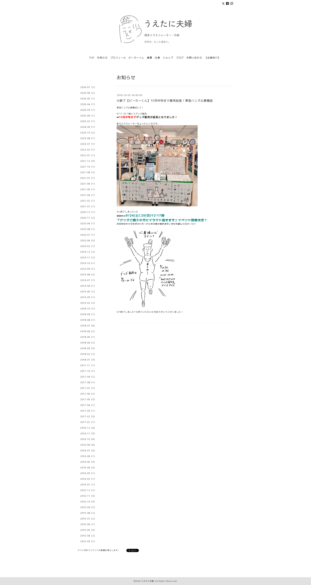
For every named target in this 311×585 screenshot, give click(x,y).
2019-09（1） (88, 268)
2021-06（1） (88, 183)
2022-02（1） (88, 149)
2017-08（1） (88, 382)
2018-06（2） (88, 331)
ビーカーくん (136, 57)
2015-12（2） (88, 490)
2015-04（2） (88, 535)
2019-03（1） (88, 297)
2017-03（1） (88, 410)
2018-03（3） (88, 348)
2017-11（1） (88, 365)
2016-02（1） (88, 478)
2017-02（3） (88, 416)
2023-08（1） (88, 138)
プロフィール (118, 57)
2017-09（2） (88, 376)
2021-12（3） (88, 161)
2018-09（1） (88, 314)
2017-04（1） (88, 405)
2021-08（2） (88, 172)
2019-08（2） (88, 274)
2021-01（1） (88, 206)
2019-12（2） (88, 251)
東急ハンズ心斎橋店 (127, 107)
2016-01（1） (88, 484)
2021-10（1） (88, 166)
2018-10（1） (88, 308)
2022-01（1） (88, 155)
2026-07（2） (88, 87)
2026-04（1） (88, 104)
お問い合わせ (194, 57)
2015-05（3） (88, 530)
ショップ (168, 57)
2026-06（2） (88, 92)
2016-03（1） (88, 473)
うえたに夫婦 (147, 581)
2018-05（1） (88, 337)
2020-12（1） (88, 212)
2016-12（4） (88, 427)
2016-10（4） (88, 439)
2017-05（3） (88, 399)
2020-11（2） (88, 217)
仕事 (157, 57)
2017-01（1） (88, 422)
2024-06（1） (88, 127)
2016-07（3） (88, 450)
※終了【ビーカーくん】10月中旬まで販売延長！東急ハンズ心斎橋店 (165, 101)
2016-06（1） (88, 456)
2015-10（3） (88, 501)
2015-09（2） (88, 507)
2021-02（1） (88, 200)
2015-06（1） (88, 524)
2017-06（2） (88, 393)
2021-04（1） (88, 195)
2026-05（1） (88, 98)
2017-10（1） (88, 371)
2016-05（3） (88, 461)
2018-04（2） (88, 342)
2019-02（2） (88, 303)
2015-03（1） (88, 541)
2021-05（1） (88, 189)
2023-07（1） (88, 144)
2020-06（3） (88, 240)
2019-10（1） (88, 263)
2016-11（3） (88, 433)
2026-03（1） (88, 110)
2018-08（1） (88, 320)
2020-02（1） (88, 246)
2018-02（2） (88, 354)
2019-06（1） (88, 285)
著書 (149, 57)
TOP (91, 57)
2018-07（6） (88, 325)
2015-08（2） (88, 513)
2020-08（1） (88, 229)
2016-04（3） (88, 467)
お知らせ (102, 57)
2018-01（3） (88, 359)
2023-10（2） (88, 132)
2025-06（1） (88, 115)
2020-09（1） (88, 223)
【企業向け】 (212, 57)
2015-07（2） (88, 518)
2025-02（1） (88, 121)
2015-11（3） (88, 496)
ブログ (180, 57)
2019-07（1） (88, 280)
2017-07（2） (88, 388)
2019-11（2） (88, 257)
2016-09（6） (88, 444)
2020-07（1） (88, 234)
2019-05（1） (88, 291)
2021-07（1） (88, 178)
